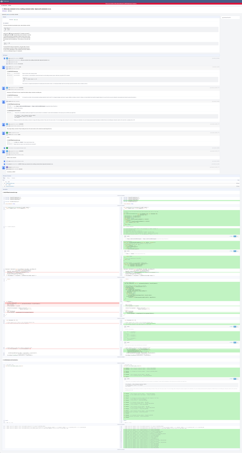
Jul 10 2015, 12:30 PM (213, 87)
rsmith (17, 19)
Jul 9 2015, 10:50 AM (215, 58)
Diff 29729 (21, 124)
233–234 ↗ (11, 75)
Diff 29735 (21, 151)
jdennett (9, 164)
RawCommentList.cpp (10, 183)
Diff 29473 (21, 87)
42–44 (10, 112)
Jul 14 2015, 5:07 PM (213, 151)
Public (10, 10)
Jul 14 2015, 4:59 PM (213, 132)
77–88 (10, 106)
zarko (8, 14)
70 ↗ (9, 73)
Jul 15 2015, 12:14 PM (213, 167)
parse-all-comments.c (10, 186)
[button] (235, 236)
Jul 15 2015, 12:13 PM (215, 164)
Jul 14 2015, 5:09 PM (215, 161)
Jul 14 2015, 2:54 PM (215, 101)
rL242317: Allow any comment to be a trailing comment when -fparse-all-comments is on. (35, 164)
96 (9, 142)
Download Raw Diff (227, 17)
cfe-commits (20, 63)
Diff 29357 (21, 58)
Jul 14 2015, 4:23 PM (213, 124)
